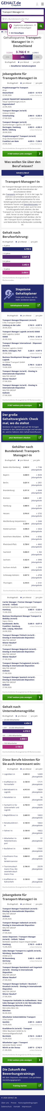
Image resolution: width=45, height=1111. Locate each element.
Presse (13, 1103)
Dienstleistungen (31, 204)
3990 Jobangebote (36, 560)
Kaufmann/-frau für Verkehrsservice (11, 858)
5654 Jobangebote (36, 530)
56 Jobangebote (37, 798)
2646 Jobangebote (36, 522)
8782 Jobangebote (36, 537)
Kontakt (17, 1106)
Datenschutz (6, 1106)
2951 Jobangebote (36, 483)
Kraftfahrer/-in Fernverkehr (10, 783)
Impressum (26, 1106)
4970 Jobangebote (37, 857)
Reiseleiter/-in (10, 797)
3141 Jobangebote (36, 584)
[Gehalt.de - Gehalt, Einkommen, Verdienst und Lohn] (11, 4)
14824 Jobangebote (37, 790)
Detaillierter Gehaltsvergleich (23, 66)
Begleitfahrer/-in (11, 815)
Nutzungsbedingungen (28, 1103)
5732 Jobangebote (36, 514)
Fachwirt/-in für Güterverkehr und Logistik (11, 807)
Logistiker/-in (9, 774)
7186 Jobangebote (36, 468)
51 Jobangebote (37, 839)
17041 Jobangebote (37, 849)
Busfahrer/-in (9, 848)
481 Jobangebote (36, 499)
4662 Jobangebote (36, 545)
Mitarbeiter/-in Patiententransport (10, 841)
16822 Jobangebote (37, 816)
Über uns (5, 1103)
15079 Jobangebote (37, 806)
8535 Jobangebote (36, 476)
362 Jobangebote (36, 553)
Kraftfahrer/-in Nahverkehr (10, 880)
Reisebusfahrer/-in (11, 824)
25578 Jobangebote (37, 867)
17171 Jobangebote (37, 783)
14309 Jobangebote (37, 775)
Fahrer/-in (8, 830)
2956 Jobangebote (36, 568)
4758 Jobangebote (36, 576)
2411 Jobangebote (36, 507)
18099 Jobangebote (37, 880)
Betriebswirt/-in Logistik (10, 790)
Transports (10, 194)
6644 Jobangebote (36, 491)
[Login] (37, 4)
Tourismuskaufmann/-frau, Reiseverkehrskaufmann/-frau (11, 870)
